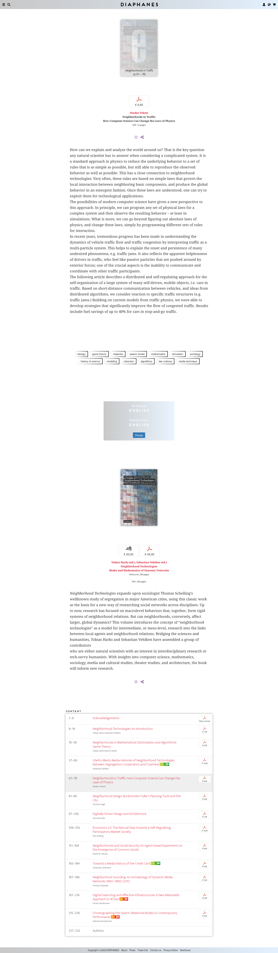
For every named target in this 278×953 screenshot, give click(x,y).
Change (139, 435)
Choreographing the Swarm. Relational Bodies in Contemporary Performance (135, 915)
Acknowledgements (106, 718)
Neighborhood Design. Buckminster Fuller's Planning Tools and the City (137, 798)
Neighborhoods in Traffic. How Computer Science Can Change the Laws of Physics (136, 780)
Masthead (185, 950)
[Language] (269, 4)
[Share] (142, 137)
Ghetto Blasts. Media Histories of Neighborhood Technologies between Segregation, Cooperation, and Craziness (133, 762)
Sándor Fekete (139, 112)
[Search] (8, 4)
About (124, 950)
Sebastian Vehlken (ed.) (151, 562)
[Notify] (136, 137)
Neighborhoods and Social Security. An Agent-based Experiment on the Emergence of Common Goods (137, 847)
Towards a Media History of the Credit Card (121, 863)
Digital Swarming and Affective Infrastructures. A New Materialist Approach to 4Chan (136, 897)
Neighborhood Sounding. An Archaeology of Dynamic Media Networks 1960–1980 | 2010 (133, 879)
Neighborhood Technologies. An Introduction (123, 729)
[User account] (264, 4)
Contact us (155, 950)
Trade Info (143, 950)
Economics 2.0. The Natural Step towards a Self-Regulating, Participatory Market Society (132, 830)
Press (132, 950)
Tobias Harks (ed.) (123, 562)
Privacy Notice (170, 950)
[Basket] (274, 4)
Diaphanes (139, 4)
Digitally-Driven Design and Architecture (119, 814)
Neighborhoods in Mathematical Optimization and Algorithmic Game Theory (135, 744)
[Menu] (3, 4)
